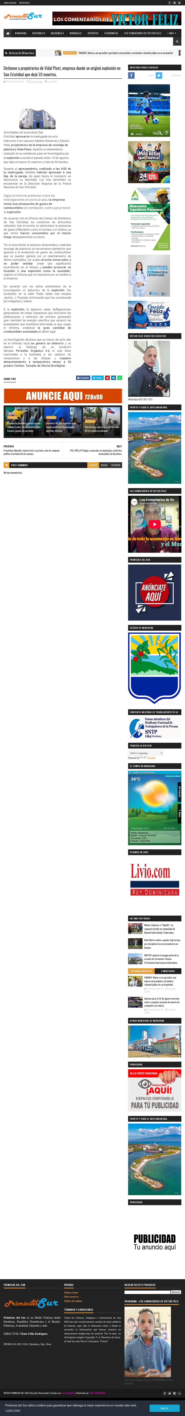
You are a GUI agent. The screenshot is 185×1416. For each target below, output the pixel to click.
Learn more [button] (13, 1410)
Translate (151, 758)
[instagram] (175, 3)
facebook (115, 465)
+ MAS (170, 33)
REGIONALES (38, 33)
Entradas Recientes (141, 971)
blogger (93, 465)
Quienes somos (71, 1292)
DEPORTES (93, 33)
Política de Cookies (73, 1301)
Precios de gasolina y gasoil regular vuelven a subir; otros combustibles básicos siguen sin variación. (23, 427)
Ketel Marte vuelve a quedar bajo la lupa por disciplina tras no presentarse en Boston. (162, 943)
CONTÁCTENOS (24, 2)
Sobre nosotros (71, 1296)
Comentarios (168, 971)
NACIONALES (57, 33)
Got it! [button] (165, 1408)
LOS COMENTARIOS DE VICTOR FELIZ (143, 33)
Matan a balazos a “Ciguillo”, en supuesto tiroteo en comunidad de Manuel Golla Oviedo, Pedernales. (159, 928)
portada (52, 81)
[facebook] (170, 3)
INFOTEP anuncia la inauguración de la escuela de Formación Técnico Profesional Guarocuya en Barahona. (161, 959)
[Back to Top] (179, 1393)
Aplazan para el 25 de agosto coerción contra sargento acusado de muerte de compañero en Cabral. (162, 1002)
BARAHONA (20, 33)
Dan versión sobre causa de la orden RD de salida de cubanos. (102, 429)
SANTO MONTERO (97, 1392)
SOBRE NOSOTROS (10, 2)
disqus (104, 465)
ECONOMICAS (111, 33)
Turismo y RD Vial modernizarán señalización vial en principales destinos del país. (61, 427)
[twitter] (179, 3)
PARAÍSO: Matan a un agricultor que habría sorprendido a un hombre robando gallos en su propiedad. (90, 53)
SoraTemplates (68, 1392)
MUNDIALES (76, 33)
